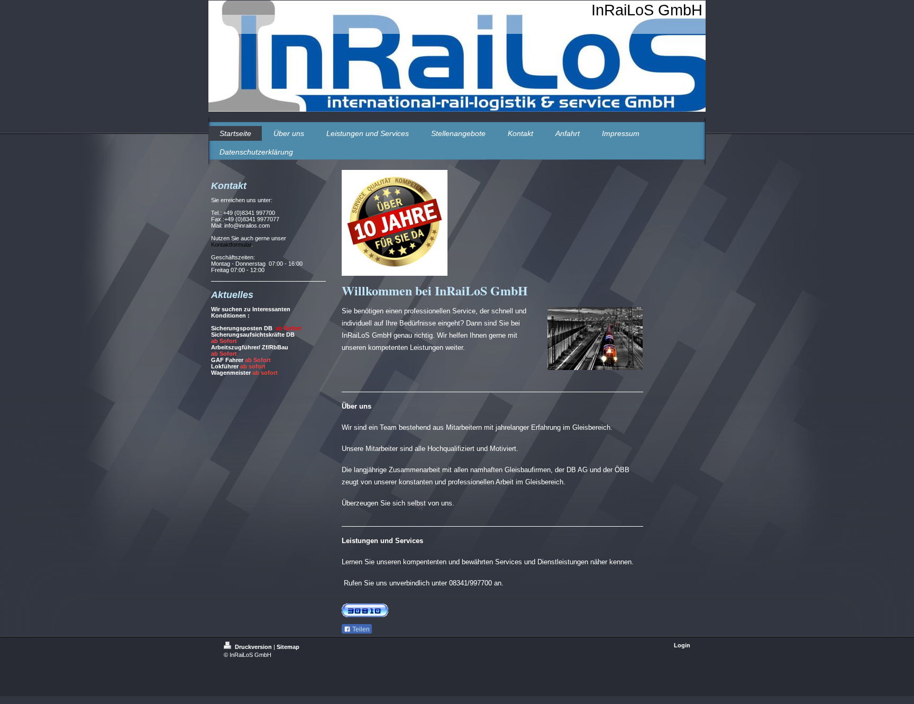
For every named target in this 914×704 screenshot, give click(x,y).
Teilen (360, 629)
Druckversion (253, 647)
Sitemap (288, 647)
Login (682, 645)
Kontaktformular (231, 244)
